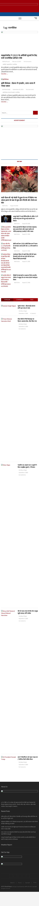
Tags (31, 299)
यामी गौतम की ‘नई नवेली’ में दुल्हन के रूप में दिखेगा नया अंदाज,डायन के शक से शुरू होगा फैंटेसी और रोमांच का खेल (19, 200)
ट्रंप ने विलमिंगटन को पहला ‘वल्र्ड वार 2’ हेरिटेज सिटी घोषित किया (28, 758)
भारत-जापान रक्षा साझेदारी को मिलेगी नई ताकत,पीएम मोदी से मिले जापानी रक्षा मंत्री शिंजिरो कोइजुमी (18, 833)
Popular (7, 299)
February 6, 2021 (16, 61)
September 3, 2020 (23, 313)
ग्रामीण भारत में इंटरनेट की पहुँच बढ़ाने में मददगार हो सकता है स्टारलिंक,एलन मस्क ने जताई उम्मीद (18, 828)
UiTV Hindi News (6, 886)
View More (6, 74)
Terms (34, 882)
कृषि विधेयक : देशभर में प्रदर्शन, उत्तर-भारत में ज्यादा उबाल (18, 84)
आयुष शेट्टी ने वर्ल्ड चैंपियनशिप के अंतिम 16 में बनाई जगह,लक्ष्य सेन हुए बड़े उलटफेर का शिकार (25, 218)
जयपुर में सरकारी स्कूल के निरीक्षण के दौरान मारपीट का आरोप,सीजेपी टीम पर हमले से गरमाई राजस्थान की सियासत (18, 838)
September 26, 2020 (18, 89)
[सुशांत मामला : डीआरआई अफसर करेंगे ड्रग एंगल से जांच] (8, 306)
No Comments (27, 61)
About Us (12, 882)
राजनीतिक (14, 64)
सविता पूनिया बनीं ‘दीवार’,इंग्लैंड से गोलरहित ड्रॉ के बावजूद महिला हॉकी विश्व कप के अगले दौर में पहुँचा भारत (19, 817)
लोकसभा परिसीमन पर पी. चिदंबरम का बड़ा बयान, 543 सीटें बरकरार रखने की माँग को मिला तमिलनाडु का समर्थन (19, 822)
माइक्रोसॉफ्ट (9, 64)
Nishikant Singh (6, 89)
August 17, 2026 (26, 234)
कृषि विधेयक (5, 92)
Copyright (27, 882)
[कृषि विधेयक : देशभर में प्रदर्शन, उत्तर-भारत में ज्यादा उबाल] (19, 79)
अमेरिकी (4, 64)
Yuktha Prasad (6, 61)
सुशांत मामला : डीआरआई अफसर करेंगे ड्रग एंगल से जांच (26, 307)
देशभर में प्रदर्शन (11, 92)
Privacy (20, 882)
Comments (19, 299)
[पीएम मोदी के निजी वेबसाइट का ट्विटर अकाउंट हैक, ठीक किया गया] (8, 319)
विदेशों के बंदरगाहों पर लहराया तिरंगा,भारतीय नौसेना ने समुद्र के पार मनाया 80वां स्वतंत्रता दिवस (25, 277)
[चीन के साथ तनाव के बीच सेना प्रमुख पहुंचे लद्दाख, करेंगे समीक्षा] (8, 611)
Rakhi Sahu (5, 205)
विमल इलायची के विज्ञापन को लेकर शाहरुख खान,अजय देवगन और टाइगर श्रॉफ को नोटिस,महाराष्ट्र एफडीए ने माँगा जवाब (24, 229)
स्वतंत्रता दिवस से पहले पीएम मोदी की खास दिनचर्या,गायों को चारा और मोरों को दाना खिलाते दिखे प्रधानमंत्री (24, 256)
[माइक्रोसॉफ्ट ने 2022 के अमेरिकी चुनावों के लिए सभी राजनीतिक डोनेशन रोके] (19, 42)
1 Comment (33, 313)
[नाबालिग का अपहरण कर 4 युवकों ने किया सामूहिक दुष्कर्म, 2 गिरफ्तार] (8, 465)
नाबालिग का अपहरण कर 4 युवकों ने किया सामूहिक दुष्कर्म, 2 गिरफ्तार (27, 466)
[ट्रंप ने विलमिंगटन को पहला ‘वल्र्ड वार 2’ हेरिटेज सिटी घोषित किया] (8, 757)
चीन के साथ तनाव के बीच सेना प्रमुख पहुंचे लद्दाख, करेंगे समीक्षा (28, 612)
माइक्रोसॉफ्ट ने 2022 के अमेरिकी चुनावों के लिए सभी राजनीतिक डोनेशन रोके (19, 56)
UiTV (26, 886)
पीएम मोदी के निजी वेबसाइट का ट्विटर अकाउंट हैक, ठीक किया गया (27, 320)
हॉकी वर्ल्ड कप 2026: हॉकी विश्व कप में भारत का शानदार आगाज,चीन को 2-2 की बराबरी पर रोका (25, 246)
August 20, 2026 (14, 205)
